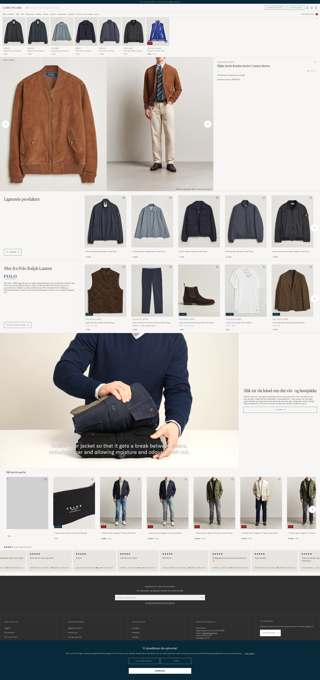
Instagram (136, 628)
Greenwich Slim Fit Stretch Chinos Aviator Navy (151, 323)
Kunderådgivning (274, 8)
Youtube (135, 637)
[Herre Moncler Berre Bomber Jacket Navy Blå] (109, 31)
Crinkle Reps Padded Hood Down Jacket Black (132, 51)
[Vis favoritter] (311, 8)
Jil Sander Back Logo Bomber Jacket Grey (148, 251)
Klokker (39, 14)
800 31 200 (207, 635)
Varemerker (61, 14)
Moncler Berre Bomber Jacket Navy (239, 251)
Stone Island (128, 48)
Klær (18, 14)
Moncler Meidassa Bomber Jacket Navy (101, 251)
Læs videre (249, 653)
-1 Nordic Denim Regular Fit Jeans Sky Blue (165, 533)
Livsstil (53, 14)
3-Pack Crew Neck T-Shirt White (239, 323)
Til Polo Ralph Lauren (16, 325)
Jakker (11, 60)
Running (79, 14)
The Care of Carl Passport (160, 2)
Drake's (78, 48)
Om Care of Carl (10, 637)
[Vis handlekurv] (316, 7)
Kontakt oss (73, 632)
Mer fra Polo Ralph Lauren (28, 268)
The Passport (9, 632)
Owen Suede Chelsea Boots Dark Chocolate (196, 323)
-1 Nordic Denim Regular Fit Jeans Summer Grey (213, 533)
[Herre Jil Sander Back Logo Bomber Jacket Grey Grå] (61, 31)
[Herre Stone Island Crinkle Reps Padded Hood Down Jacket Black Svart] (133, 31)
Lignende (22, 199)
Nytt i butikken (8, 14)
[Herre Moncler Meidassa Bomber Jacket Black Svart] (14, 31)
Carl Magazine (307, 14)
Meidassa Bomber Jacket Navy (36, 51)
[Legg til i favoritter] (123, 198)
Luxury (96, 14)
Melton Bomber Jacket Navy (83, 51)
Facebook (136, 632)
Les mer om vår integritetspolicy (160, 603)
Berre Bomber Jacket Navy (106, 51)
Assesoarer (30, 14)
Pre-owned (88, 14)
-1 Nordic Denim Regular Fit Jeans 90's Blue (118, 533)
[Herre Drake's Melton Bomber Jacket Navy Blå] (85, 31)
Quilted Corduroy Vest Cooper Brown (100, 323)
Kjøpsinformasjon (75, 628)
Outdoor (71, 14)
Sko (22, 14)
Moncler (7, 48)
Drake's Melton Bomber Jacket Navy (193, 251)
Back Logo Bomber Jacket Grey (60, 51)
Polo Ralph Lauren (154, 48)
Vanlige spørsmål (75, 637)
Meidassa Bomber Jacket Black (12, 51)
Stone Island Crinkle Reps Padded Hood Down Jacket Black (291, 251)
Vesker (45, 14)
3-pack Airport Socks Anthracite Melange (70, 533)
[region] (160, 561)
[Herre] (27, 503)
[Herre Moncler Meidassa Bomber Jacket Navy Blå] (38, 31)
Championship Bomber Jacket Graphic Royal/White (155, 51)
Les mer (278, 410)
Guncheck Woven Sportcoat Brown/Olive (289, 323)
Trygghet (7, 628)
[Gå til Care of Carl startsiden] (12, 8)
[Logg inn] (307, 7)
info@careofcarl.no (209, 633)
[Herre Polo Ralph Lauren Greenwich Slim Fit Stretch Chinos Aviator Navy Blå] (152, 290)
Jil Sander (55, 48)
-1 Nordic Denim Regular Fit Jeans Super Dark (259, 533)
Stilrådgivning (295, 8)
